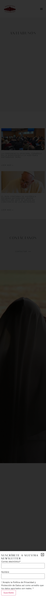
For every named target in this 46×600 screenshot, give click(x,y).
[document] (23, 300)
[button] (42, 555)
